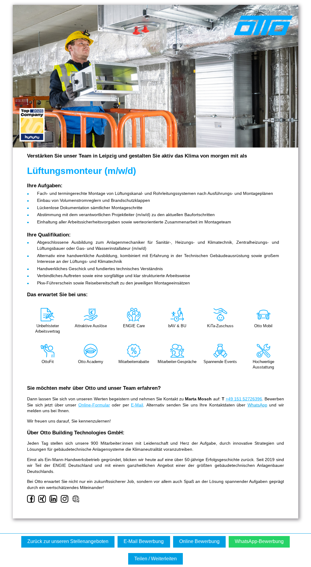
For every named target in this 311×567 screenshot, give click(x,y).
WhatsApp (257, 404)
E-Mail (137, 404)
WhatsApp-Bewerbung (259, 541)
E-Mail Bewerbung (144, 541)
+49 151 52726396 (244, 398)
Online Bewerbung (199, 541)
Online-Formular (94, 404)
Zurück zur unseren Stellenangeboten (67, 541)
